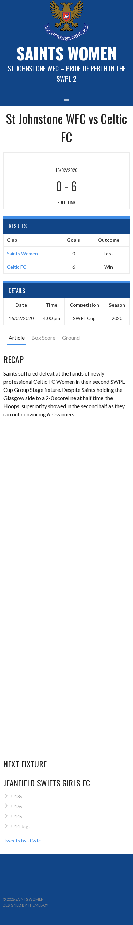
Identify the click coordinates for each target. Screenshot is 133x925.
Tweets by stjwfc (22, 840)
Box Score (43, 337)
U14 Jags (21, 826)
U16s (17, 806)
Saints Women (22, 253)
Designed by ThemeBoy (25, 905)
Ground (71, 337)
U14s (17, 816)
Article (17, 337)
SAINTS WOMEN (66, 53)
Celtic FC (16, 267)
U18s (17, 796)
